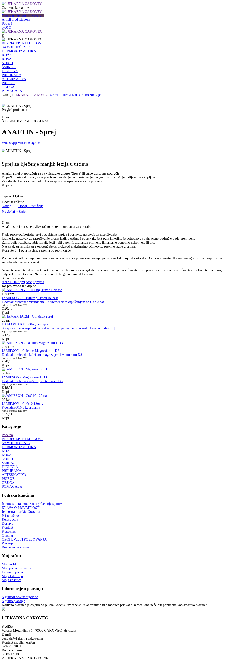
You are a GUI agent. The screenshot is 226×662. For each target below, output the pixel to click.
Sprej (21, 282)
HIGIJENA (10, 71)
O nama (7, 535)
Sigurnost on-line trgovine (20, 597)
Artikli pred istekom (16, 19)
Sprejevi (38, 282)
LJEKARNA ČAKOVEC (30, 95)
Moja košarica (11, 580)
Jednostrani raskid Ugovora (21, 511)
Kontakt (7, 527)
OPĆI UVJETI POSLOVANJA (24, 539)
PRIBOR (8, 83)
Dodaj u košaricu (14, 202)
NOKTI (7, 63)
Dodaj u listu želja (30, 206)
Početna (7, 435)
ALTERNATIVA (14, 79)
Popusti (7, 23)
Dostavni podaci (13, 572)
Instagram (33, 143)
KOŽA (7, 55)
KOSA (7, 59)
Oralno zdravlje (90, 95)
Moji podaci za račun (16, 568)
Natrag (6, 95)
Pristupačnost (11, 515)
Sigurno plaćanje (13, 601)
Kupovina (9, 531)
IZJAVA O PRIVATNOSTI (21, 507)
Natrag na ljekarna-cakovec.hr (23, 15)
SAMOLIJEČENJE (16, 47)
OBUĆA (8, 87)
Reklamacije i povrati (16, 547)
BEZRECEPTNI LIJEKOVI (22, 43)
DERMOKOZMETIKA (19, 51)
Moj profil (9, 564)
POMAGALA (12, 91)
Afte (29, 282)
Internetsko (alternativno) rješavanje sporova (32, 504)
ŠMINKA (9, 67)
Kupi (5, 312)
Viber (21, 143)
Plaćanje (7, 543)
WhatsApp (9, 143)
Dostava (7, 523)
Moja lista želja (12, 576)
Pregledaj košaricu (14, 211)
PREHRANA (11, 75)
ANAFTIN (10, 282)
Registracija (10, 519)
